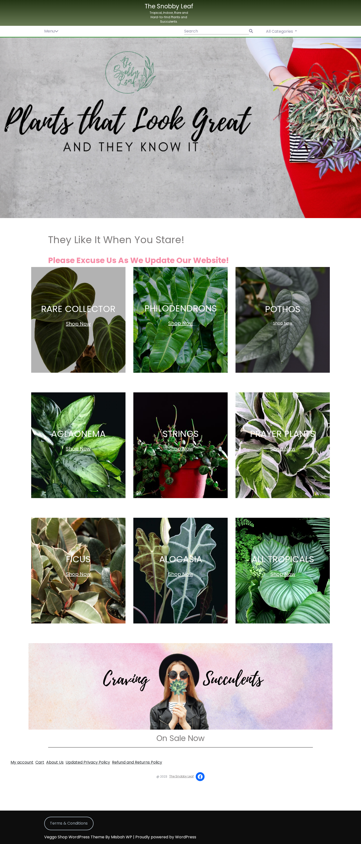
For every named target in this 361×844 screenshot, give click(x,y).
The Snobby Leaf (169, 6)
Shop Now (78, 323)
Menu (49, 31)
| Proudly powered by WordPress (164, 837)
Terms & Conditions (69, 823)
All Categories (280, 31)
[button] (180, 127)
